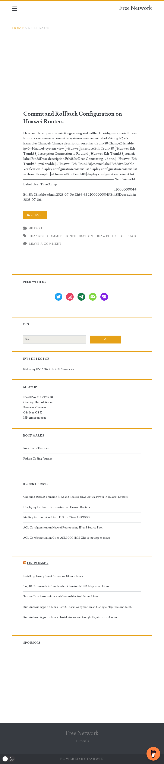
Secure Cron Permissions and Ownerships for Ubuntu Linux (60, 596)
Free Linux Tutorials (36, 448)
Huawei (35, 228)
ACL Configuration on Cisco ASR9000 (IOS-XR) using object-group (66, 538)
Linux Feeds (37, 563)
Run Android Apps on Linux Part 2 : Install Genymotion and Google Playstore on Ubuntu (77, 607)
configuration (79, 236)
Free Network (135, 8)
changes (36, 236)
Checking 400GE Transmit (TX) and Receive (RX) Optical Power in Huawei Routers (75, 497)
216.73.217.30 (52, 369)
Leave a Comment (45, 244)
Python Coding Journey (37, 458)
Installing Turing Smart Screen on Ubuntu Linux (53, 576)
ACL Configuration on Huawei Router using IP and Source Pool (62, 527)
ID (114, 236)
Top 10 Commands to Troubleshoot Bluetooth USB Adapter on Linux (66, 586)
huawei (102, 236)
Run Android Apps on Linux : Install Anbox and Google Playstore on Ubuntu (70, 617)
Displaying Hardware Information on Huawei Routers (56, 507)
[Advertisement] (82, 63)
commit (54, 236)
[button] (8, 759)
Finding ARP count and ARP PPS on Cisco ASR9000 (56, 517)
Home (18, 28)
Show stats (67, 369)
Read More (37, 216)
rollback (128, 236)
